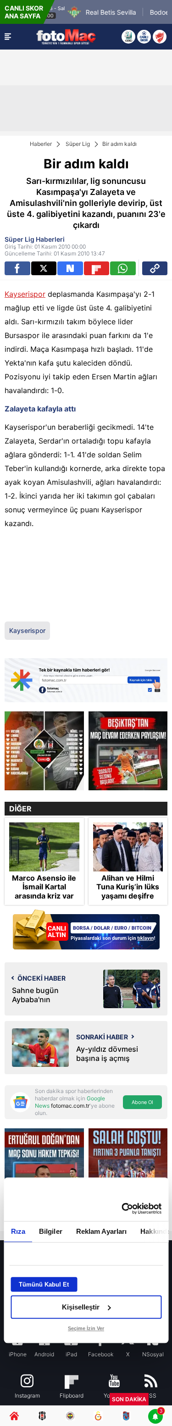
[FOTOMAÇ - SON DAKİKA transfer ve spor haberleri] (66, 36)
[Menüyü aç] (8, 37)
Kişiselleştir (81, 1307)
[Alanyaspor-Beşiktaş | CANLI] (44, 751)
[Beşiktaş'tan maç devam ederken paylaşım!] (128, 751)
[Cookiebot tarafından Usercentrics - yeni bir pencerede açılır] (122, 1209)
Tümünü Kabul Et (44, 1284)
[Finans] (86, 930)
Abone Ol (142, 1102)
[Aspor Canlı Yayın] (128, 37)
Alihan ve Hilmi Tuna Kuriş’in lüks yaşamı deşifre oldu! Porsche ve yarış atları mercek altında (127, 900)
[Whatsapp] (123, 268)
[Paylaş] (155, 268)
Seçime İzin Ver (86, 1328)
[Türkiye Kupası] (159, 37)
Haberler (41, 143)
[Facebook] (17, 268)
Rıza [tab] (18, 1231)
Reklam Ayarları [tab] (101, 1231)
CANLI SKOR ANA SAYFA (24, 12)
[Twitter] (44, 268)
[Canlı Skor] (144, 37)
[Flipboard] (97, 268)
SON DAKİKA (129, 1399)
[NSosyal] (70, 268)
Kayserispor (25, 294)
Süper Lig (78, 143)
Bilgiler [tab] (50, 1231)
